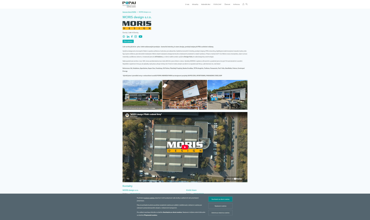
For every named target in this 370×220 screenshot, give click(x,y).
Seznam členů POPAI (129, 12)
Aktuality (195, 4)
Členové (227, 4)
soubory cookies (149, 198)
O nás (187, 4)
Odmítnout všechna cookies (220, 213)
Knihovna (236, 4)
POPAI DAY (217, 4)
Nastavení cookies (220, 206)
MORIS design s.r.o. (145, 12)
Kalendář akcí (205, 4)
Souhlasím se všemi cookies (220, 199)
